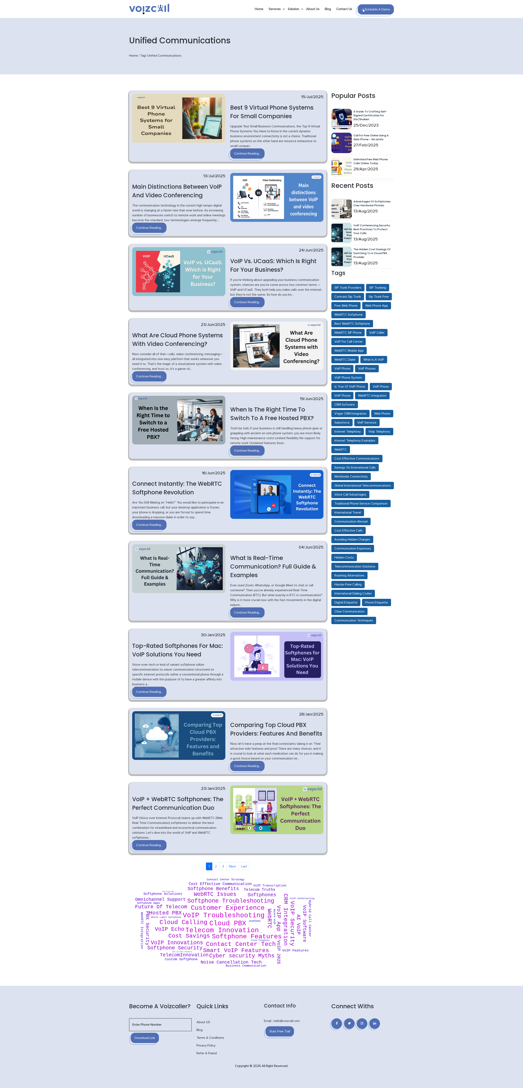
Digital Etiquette (345, 602)
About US (203, 1022)
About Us (313, 9)
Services (275, 9)
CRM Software (344, 404)
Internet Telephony (347, 431)
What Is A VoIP (373, 359)
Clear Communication (349, 611)
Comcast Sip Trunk (347, 296)
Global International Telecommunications (362, 485)
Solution (293, 9)
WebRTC (340, 449)
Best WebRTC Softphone (352, 323)
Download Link (145, 1038)
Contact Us (344, 9)
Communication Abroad (351, 521)
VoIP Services (367, 422)
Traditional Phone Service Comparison (361, 503)
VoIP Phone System (348, 377)
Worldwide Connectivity (351, 476)
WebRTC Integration (372, 395)
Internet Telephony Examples (354, 440)
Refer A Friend (207, 1053)
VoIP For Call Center (348, 341)
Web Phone (382, 413)
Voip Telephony (379, 431)
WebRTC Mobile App (349, 350)
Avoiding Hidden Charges (352, 539)
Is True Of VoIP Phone (349, 386)
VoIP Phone (342, 368)
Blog (328, 9)
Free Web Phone (346, 305)
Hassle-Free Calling (348, 584)
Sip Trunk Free (379, 296)
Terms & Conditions (210, 1037)
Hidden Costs (344, 557)
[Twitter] (349, 1023)
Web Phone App (376, 305)
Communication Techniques (353, 620)
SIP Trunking (377, 287)
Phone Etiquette (376, 602)
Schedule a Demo (377, 9)
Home (259, 9)
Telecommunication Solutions (354, 566)
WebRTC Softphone (348, 314)
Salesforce (342, 422)
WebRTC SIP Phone (348, 332)
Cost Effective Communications (356, 458)
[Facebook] (336, 1023)
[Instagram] (362, 1023)
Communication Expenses (352, 548)
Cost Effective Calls (348, 530)
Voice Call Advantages (350, 494)
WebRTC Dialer (345, 359)
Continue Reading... (247, 153)
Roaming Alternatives (349, 575)
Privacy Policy (206, 1045)
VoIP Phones (367, 368)
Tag (142, 55)
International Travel (347, 512)
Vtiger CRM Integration (350, 413)
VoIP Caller (376, 332)
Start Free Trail (279, 1031)
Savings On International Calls (355, 467)
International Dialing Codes (353, 593)
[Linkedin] (374, 1023)
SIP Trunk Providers (347, 287)
